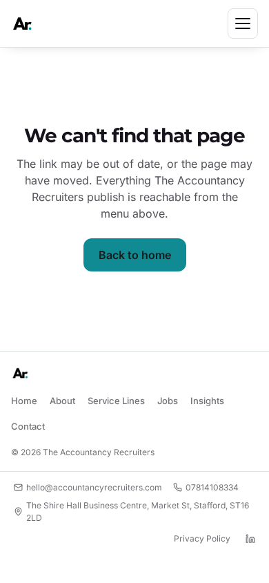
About (62, 400)
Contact (28, 426)
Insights (207, 400)
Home (24, 400)
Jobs (167, 400)
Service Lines (116, 400)
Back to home (135, 255)
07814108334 (212, 487)
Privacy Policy (202, 538)
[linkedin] (250, 539)
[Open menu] (243, 23)
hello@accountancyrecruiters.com (94, 487)
